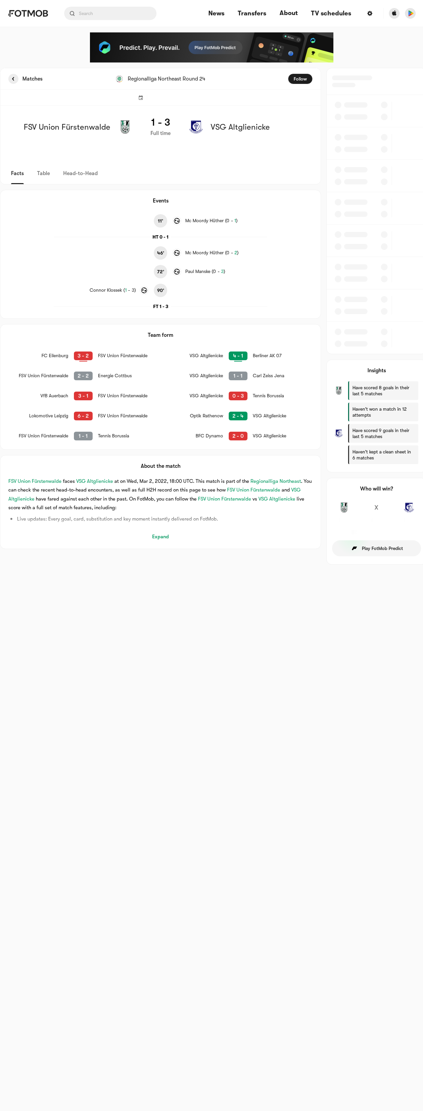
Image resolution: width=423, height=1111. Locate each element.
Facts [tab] (17, 173)
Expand (160, 537)
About (289, 13)
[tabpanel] (211, 316)
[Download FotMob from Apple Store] (394, 13)
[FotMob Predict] (211, 47)
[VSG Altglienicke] (409, 511)
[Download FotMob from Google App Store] (410, 13)
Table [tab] (43, 173)
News (216, 13)
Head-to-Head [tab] (80, 173)
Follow (300, 79)
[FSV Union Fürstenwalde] (344, 511)
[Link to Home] (28, 13)
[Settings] (369, 13)
